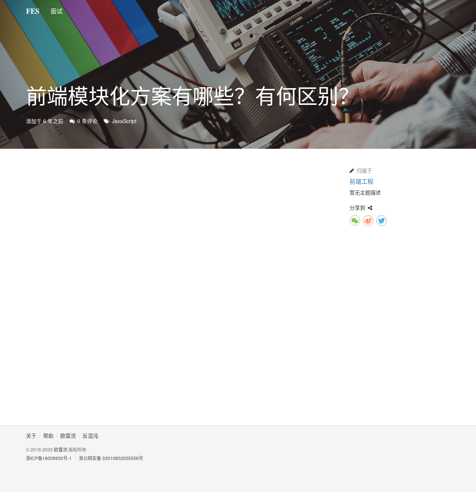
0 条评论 (87, 121)
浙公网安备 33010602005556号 (111, 458)
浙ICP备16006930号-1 (49, 458)
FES (32, 11)
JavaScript (124, 121)
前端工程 (361, 181)
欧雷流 (60, 449)
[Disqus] (182, 319)
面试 (56, 11)
